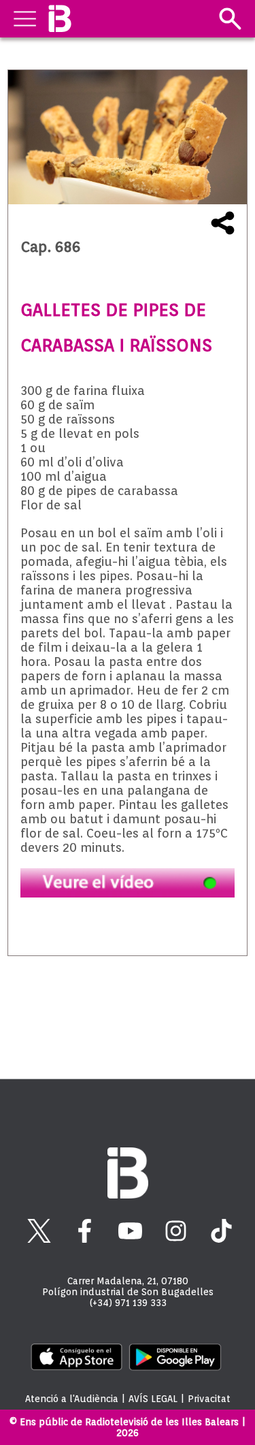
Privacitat (209, 1398)
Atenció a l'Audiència (71, 1398)
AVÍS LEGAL (153, 1398)
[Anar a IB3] (59, 18)
